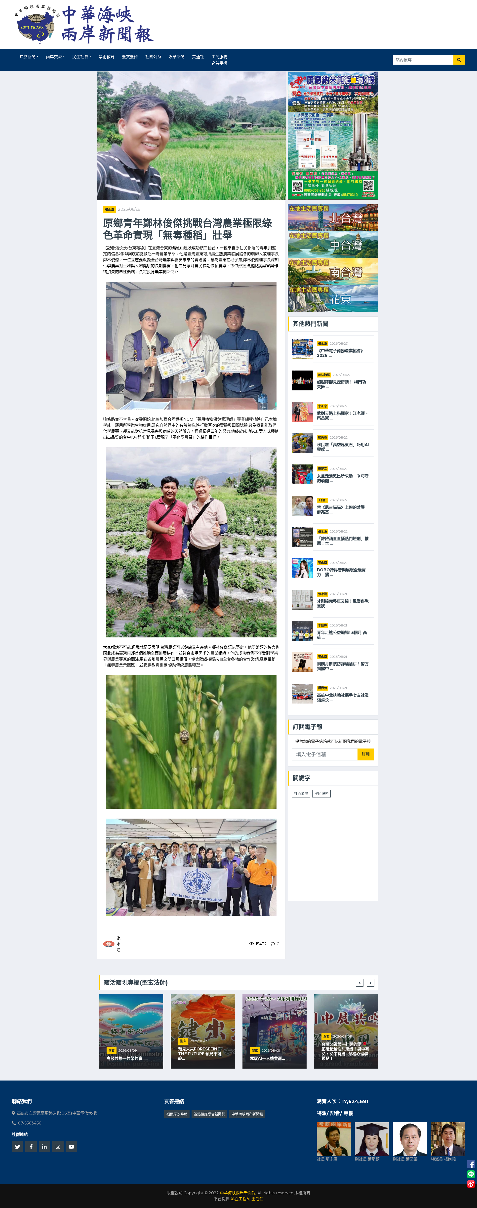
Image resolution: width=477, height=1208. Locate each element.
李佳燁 (322, 625)
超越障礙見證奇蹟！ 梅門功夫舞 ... (341, 384)
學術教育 (107, 56)
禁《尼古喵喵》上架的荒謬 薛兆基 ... (341, 509)
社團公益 (153, 56)
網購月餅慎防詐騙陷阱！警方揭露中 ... (343, 666)
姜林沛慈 (324, 375)
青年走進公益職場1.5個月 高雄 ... (342, 635)
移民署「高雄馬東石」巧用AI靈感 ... (343, 447)
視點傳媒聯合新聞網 (209, 1114)
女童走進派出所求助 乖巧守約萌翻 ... (343, 478)
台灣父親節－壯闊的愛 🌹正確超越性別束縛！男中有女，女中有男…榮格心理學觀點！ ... (345, 1051)
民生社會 (80, 56)
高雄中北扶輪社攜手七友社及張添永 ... (343, 697)
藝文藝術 (130, 56)
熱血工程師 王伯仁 (247, 1199)
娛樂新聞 (177, 56)
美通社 (198, 56)
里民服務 (321, 793)
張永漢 (109, 209)
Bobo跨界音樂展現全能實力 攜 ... (341, 572)
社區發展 (301, 793)
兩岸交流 (54, 56)
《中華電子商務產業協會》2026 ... (341, 353)
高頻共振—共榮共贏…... (127, 1058)
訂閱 (366, 754)
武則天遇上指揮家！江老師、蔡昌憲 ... (343, 415)
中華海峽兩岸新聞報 (247, 1114)
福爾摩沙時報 (176, 1114)
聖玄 (112, 1050)
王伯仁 (322, 500)
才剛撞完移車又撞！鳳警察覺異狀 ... (343, 603)
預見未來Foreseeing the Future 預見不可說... (199, 1054)
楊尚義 (322, 437)
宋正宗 (322, 406)
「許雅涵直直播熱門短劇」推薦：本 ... (343, 541)
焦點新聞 (28, 56)
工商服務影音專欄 (219, 59)
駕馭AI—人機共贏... (267, 1058)
